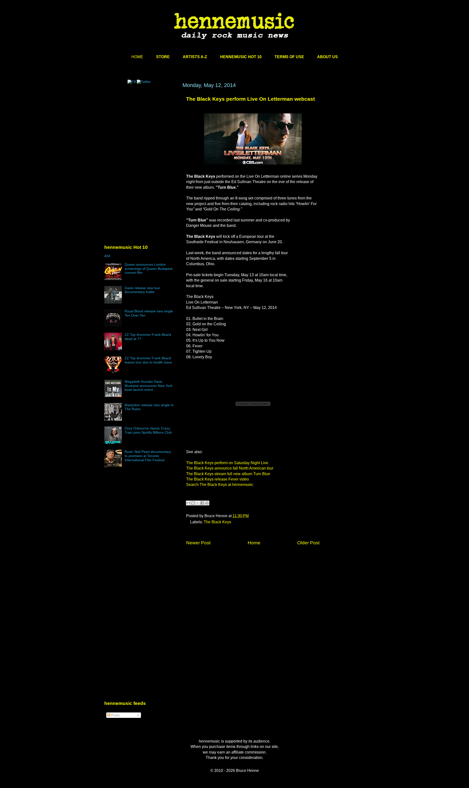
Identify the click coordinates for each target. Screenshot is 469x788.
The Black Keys (217, 522)
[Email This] (188, 503)
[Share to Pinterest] (206, 503)
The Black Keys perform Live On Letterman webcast (250, 99)
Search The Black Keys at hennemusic (219, 484)
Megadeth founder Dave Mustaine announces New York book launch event (148, 386)
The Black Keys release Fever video (217, 479)
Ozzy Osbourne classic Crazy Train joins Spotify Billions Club (148, 430)
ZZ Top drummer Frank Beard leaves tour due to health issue (148, 360)
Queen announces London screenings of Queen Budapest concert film (148, 269)
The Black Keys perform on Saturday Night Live (227, 463)
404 (107, 256)
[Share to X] (197, 503)
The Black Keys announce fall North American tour (229, 468)
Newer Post (198, 542)
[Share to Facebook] (202, 503)
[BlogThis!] (193, 503)
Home (254, 542)
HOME (137, 57)
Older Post (308, 542)
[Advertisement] (141, 128)
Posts (115, 715)
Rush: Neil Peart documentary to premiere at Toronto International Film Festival (148, 456)
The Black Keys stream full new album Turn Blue (228, 474)
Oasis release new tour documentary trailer (142, 290)
